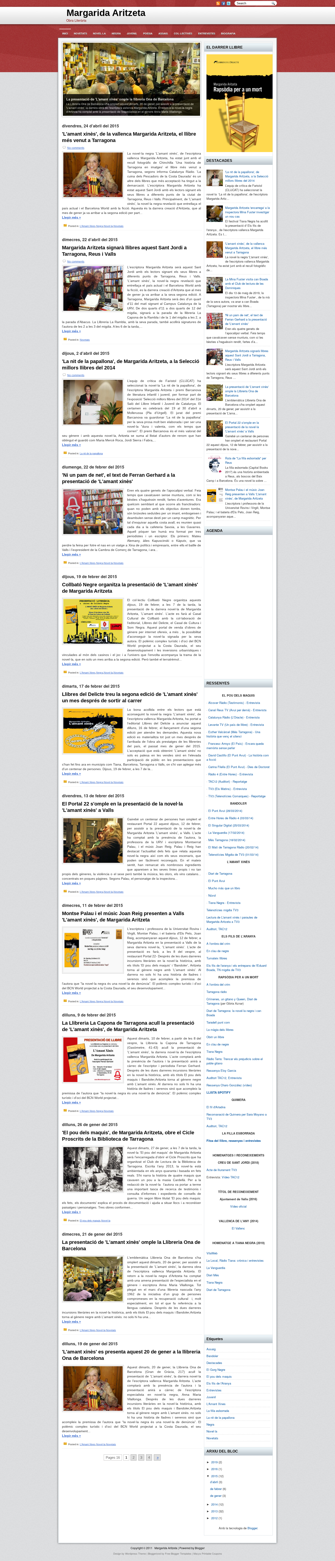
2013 (215, 1511)
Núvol (212, 895)
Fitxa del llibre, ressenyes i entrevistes (233, 1140)
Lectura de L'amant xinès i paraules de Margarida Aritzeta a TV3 (231, 919)
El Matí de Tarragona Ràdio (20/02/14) (233, 847)
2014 (215, 1504)
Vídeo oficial (238, 1206)
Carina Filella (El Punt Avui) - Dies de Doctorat (239, 767)
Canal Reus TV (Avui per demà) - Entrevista (237, 710)
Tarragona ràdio (216, 992)
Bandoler (212, 1356)
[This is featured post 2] (131, 79)
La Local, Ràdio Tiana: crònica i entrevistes (235, 1260)
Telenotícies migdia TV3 (222, 910)
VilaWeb (211, 1253)
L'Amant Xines (87, 226)
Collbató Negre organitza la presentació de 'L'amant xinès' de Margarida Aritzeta (130, 588)
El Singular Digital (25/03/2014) (228, 825)
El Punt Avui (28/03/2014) (225, 810)
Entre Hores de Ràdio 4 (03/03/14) (230, 818)
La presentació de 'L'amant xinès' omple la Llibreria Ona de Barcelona (131, 1245)
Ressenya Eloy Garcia (221, 1070)
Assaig (163, 33)
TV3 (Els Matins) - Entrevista (227, 789)
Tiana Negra (214, 1051)
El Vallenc (238, 1228)
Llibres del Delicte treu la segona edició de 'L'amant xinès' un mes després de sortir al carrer (130, 697)
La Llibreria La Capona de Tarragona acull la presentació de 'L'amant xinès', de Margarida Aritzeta (128, 1026)
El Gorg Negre (215, 1369)
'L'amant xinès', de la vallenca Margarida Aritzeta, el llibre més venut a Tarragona (129, 137)
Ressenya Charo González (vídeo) (229, 1085)
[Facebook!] (224, 4)
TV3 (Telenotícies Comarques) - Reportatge (236, 796)
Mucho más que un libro (224, 888)
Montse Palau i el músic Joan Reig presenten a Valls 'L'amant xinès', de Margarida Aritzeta (123, 917)
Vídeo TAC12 (230, 1177)
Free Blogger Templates (178, 1553)
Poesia (147, 33)
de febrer (216, 1489)
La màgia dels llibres (220, 1029)
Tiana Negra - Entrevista (224, 902)
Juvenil (132, 33)
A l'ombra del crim (218, 943)
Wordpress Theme (135, 1553)
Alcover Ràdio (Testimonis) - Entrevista (234, 702)
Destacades (214, 1363)
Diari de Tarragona (220, 873)
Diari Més (212, 1275)
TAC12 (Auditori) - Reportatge (227, 781)
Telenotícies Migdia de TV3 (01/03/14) (233, 854)
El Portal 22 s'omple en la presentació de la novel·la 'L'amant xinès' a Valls (122, 807)
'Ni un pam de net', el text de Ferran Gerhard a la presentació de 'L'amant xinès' (118, 478)
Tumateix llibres (216, 958)
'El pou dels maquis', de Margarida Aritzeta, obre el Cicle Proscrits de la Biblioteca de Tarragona (128, 1136)
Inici (65, 33)
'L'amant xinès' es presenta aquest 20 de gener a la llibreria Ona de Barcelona (131, 1355)
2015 (215, 1476)
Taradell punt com (218, 1022)
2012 (215, 1518)
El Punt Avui (216, 881)
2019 (215, 1462)
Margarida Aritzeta (103, 13)
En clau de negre (217, 951)
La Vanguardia (215, 1268)
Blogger (252, 1528)
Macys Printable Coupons (207, 1553)
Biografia (228, 33)
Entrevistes (206, 33)
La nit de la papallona (91, 453)
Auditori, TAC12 (216, 929)
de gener (216, 1495)
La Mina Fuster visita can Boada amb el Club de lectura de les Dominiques (246, 283)
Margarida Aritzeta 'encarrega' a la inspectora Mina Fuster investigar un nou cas (247, 211)
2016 (215, 1469)
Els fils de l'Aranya (218, 1383)
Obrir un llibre (215, 1037)
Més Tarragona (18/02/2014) (226, 840)
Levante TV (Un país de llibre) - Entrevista (236, 724)
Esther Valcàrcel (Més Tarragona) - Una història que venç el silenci (233, 734)
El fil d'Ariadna (215, 1107)
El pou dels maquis (90, 1220)
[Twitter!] (229, 4)
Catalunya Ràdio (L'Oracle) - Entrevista (234, 717)
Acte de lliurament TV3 (221, 1170)
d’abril (214, 1482)
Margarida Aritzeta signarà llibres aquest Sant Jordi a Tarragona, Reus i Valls (124, 251)
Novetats (80, 33)
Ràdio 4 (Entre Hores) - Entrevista (230, 774)
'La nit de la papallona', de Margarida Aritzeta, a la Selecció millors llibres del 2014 (130, 364)
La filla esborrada (217, 1410)
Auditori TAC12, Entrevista (224, 1078)
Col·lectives (183, 33)
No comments (75, 148)
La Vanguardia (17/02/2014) (226, 832)
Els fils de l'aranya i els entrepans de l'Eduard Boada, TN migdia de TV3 (236, 967)
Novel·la (99, 33)
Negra (116, 33)
